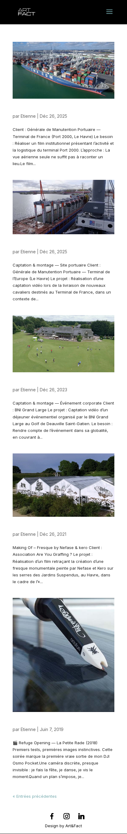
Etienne (28, 116)
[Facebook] (52, 816)
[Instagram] (66, 816)
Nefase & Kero (30, 528)
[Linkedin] (81, 816)
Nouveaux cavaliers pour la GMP (50, 246)
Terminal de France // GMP (44, 110)
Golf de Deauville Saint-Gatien (48, 384)
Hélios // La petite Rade (40, 724)
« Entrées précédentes (35, 796)
